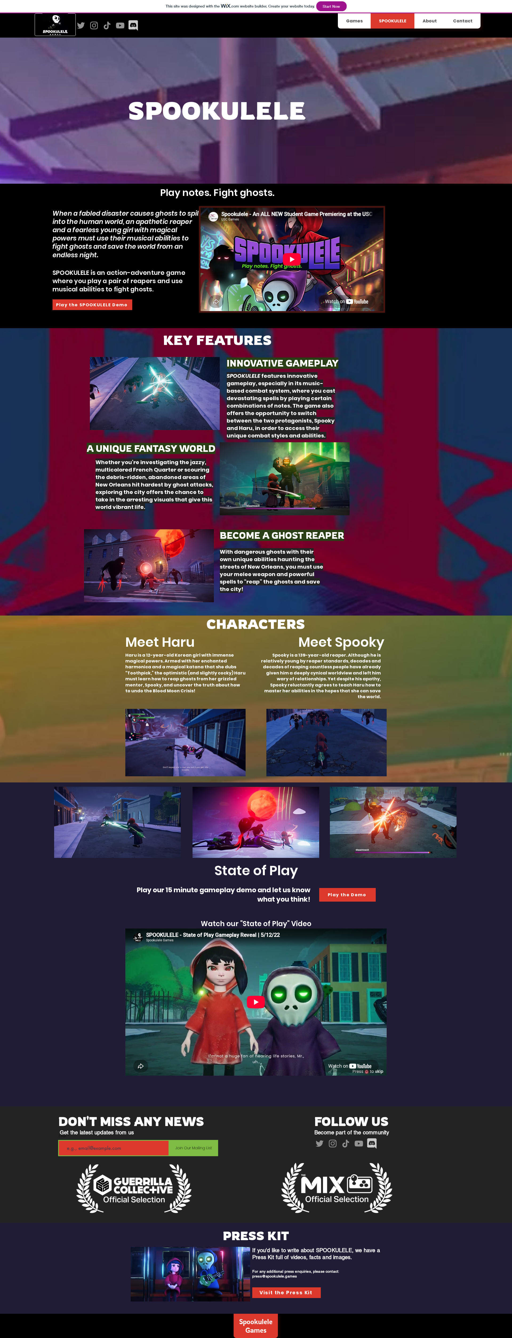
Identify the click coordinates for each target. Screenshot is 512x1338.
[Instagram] (94, 25)
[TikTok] (107, 25)
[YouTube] (120, 25)
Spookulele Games (256, 1325)
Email (62, 1136)
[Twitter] (81, 25)
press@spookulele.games (274, 1276)
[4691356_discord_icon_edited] (133, 25)
